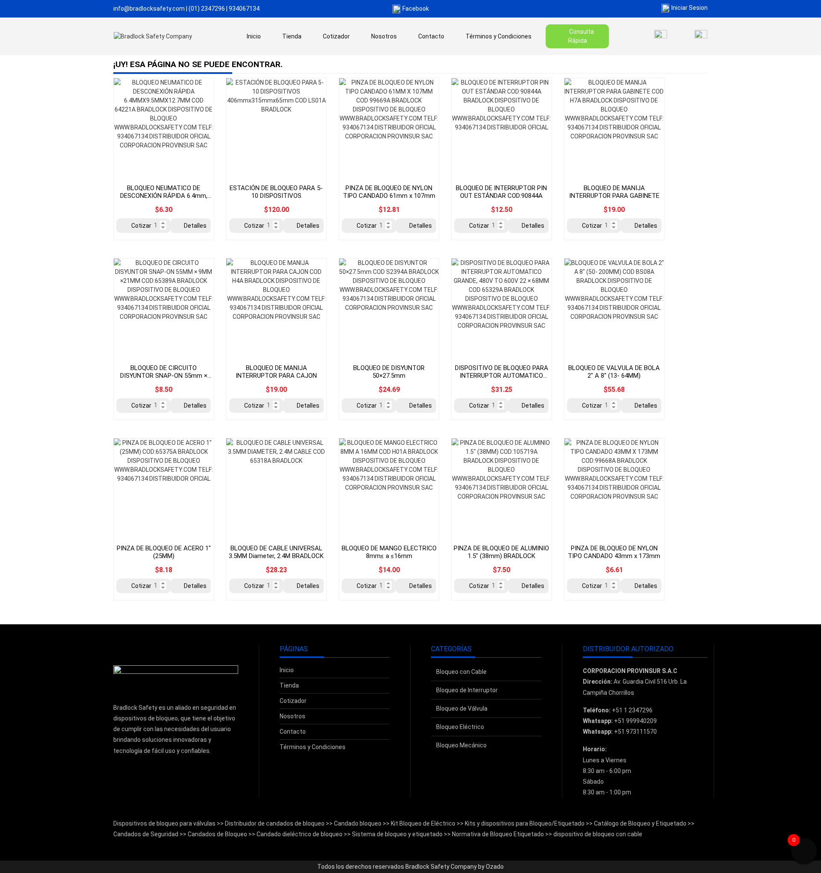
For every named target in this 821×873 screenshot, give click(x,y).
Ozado (495, 866)
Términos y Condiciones (499, 36)
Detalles (195, 225)
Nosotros (384, 36)
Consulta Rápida (581, 36)
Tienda (291, 36)
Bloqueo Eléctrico (460, 726)
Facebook (415, 8)
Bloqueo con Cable (461, 671)
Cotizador (336, 36)
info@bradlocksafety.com (149, 8)
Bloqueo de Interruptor (467, 690)
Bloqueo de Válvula (461, 708)
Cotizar (141, 225)
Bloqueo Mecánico (461, 745)
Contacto (431, 36)
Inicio (254, 36)
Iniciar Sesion (689, 7)
